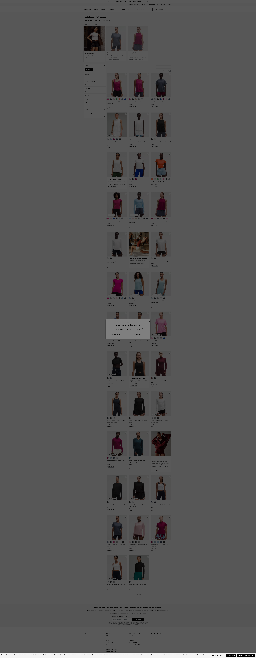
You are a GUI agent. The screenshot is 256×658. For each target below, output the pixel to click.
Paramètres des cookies (217, 655)
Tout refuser (231, 655)
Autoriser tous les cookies (246, 655)
